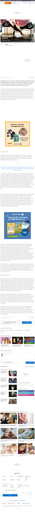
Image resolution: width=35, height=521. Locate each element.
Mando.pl (18, 503)
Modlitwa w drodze (9, 0)
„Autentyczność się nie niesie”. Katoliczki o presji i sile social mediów (4, 400)
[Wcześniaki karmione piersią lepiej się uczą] (8, 448)
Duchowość (11, 484)
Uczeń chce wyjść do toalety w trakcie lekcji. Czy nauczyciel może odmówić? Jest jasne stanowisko (9, 425)
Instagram (34, 0)
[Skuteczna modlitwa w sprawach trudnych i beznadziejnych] (13, 373)
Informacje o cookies (26, 505)
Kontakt (16, 505)
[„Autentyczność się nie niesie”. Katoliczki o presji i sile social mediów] (13, 401)
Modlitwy (19, 487)
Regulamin (6, 505)
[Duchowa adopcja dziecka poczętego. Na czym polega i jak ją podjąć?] (8, 433)
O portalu (3, 505)
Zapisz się (10, 495)
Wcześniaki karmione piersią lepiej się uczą (7, 455)
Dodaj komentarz (30, 362)
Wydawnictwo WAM (11, 503)
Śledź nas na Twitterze (24, 393)
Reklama (22, 505)
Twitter (32, 0)
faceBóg (17, 0)
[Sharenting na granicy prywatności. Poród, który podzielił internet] (26, 433)
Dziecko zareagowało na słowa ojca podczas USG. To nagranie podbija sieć (17, 346)
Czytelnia (12, 479)
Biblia (1, 0)
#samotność (2, 330)
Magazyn (4, 0)
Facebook (31, 0)
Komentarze (14, 3)
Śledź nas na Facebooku (24, 391)
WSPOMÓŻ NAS (23, 500)
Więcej (22, 2)
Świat (4, 476)
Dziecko (9, 40)
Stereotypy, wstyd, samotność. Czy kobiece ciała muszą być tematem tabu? (26, 425)
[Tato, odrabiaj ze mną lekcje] (26, 448)
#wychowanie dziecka (19, 330)
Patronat (31, 505)
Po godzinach (20, 476)
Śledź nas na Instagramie (25, 395)
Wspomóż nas (28, 322)
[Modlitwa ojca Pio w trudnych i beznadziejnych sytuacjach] (13, 394)
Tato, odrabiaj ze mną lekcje (22, 455)
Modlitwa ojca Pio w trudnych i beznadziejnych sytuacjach (4, 393)
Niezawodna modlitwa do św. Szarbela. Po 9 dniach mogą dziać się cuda (4, 386)
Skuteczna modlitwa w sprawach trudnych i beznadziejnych (4, 372)
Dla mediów (18, 505)
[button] (29, 3)
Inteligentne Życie (4, 40)
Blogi (14, 0)
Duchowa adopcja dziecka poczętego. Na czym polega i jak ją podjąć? (8, 440)
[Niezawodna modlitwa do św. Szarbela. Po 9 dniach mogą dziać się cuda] (13, 387)
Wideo (26, 479)
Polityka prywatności (11, 505)
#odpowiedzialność (9, 330)
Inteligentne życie (27, 477)
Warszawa (25, 2)
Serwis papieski (5, 484)
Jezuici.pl (4, 503)
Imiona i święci (12, 487)
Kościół (4, 479)
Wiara (18, 3)
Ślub (3, 487)
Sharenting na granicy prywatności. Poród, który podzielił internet (26, 440)
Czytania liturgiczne (20, 484)
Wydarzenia (14, 2)
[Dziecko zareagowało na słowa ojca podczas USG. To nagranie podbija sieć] (17, 340)
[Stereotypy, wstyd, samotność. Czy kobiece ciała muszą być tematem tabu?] (26, 418)
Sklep (20, 0)
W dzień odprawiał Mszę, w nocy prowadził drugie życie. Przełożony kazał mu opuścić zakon (4, 380)
